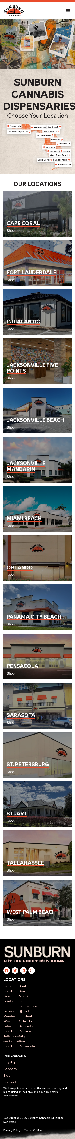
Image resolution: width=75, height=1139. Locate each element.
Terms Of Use (33, 1130)
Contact (10, 1082)
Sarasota (26, 1026)
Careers (10, 1068)
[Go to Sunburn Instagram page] (31, 970)
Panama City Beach (25, 1036)
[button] (68, 10)
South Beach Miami (24, 991)
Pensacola (27, 1046)
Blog (6, 1075)
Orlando (25, 1021)
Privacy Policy (12, 1130)
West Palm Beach (8, 1026)
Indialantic (27, 1016)
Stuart (24, 1011)
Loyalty (9, 1062)
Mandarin (10, 1016)
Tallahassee (12, 1036)
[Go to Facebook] (6, 970)
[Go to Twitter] (15, 970)
